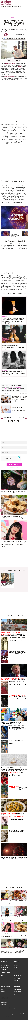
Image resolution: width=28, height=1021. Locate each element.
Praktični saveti (4, 489)
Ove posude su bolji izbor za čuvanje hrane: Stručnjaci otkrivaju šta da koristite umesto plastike (7, 902)
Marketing (13, 1013)
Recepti (17, 987)
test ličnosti (3, 1004)
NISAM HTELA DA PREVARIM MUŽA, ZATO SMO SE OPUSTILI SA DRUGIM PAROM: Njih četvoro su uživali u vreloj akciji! (13, 320)
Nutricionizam (4, 969)
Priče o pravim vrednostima (9, 6)
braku (19, 66)
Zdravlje (20, 6)
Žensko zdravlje (4, 967)
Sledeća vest (21, 417)
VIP (1, 915)
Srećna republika (9, 76)
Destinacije (16, 980)
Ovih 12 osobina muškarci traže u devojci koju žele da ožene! (7, 584)
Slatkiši (2, 514)
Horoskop (3, 539)
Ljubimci (16, 982)
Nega (2, 989)
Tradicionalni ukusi (18, 993)
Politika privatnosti (21, 1014)
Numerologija (4, 1002)
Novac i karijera (17, 978)
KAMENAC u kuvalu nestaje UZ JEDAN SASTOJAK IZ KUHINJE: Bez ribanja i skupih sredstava (20, 918)
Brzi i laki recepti (17, 989)
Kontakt (14, 1014)
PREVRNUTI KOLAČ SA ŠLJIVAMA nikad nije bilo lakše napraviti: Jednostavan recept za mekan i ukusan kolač (20, 902)
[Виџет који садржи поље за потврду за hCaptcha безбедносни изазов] (11, 458)
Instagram (18, 387)
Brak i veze (14, 17)
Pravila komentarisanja (7, 1014)
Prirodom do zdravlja (5, 972)
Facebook (12, 387)
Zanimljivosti (17, 983)
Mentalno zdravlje (5, 965)
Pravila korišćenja (19, 1013)
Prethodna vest (7, 417)
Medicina (3, 963)
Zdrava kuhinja (17, 991)
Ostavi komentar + (14, 464)
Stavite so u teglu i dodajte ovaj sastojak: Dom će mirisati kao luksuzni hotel (13, 492)
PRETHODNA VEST (5, 393)
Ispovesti (16, 965)
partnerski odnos (10, 63)
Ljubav (16, 961)
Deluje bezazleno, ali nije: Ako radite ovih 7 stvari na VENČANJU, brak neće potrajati (19, 398)
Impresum (7, 1013)
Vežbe (2, 971)
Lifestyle (17, 976)
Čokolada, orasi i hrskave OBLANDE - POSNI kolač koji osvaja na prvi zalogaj (12, 517)
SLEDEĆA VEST (23, 393)
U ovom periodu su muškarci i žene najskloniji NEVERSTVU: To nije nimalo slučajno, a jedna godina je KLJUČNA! (19, 408)
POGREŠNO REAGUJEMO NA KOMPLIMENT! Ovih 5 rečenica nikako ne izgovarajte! (13, 347)
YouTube (4, 388)
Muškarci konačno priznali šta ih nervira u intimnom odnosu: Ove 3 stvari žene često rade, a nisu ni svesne (7, 950)
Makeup (3, 991)
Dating (15, 967)
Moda (2, 993)
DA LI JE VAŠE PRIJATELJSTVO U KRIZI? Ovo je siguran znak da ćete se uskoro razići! (13, 373)
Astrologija (5, 998)
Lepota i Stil (5, 987)
